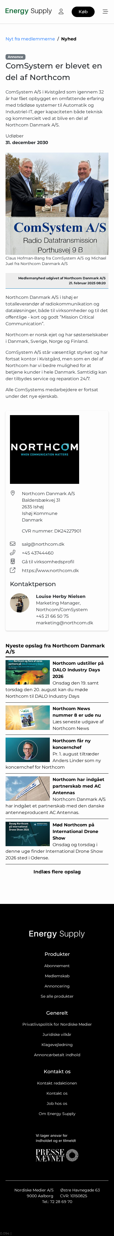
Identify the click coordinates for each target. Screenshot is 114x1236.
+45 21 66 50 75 (52, 616)
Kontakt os (57, 1093)
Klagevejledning (57, 1044)
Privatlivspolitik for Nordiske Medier (57, 1024)
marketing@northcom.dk (64, 622)
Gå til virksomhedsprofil (48, 561)
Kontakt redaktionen (57, 1083)
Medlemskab (57, 975)
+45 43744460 (38, 553)
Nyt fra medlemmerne (30, 39)
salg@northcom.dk (43, 544)
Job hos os (57, 1103)
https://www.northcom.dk (50, 570)
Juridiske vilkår (57, 1034)
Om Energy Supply (57, 1113)
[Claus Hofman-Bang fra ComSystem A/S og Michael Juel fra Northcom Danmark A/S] (57, 204)
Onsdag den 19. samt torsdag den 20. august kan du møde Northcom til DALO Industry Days (55, 680)
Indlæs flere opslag (57, 871)
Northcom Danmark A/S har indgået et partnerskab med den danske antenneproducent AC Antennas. (56, 796)
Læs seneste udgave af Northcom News (78, 718)
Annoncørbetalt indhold (57, 1054)
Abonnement (57, 965)
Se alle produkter (57, 996)
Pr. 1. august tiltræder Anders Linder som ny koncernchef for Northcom (53, 754)
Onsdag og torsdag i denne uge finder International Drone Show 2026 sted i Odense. (54, 841)
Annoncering (57, 986)
